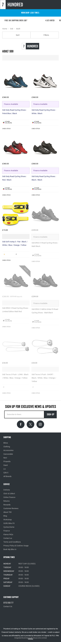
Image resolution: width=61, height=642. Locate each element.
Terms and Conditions (12, 542)
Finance (6, 531)
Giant (5, 465)
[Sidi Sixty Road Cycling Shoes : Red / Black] (15, 147)
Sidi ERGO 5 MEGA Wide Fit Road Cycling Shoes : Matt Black (45, 311)
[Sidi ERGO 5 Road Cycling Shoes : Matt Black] (45, 214)
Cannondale (8, 454)
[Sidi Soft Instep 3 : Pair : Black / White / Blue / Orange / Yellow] (15, 214)
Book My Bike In (9, 549)
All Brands (7, 476)
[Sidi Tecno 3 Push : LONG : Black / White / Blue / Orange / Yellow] (15, 346)
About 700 (7, 512)
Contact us (7, 538)
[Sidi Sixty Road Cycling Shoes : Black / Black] (45, 147)
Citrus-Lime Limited (40, 638)
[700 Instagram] (40, 424)
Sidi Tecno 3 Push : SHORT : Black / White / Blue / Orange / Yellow (44, 377)
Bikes (5, 443)
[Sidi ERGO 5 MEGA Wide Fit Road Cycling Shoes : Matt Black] (45, 280)
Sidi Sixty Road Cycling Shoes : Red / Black (14, 178)
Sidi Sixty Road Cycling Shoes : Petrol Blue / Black (14, 111)
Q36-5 (5, 473)
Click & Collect (9, 493)
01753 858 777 (8, 602)
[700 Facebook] (21, 424)
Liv (4, 469)
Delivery (6, 490)
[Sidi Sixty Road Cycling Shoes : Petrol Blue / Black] (15, 81)
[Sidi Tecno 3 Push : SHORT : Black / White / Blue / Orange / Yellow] (45, 346)
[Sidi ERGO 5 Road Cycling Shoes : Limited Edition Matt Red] (15, 280)
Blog (5, 516)
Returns (6, 501)
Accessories (8, 450)
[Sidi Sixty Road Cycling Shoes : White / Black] (45, 81)
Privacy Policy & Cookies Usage (16, 546)
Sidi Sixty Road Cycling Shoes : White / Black (44, 111)
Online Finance (9, 497)
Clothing (6, 447)
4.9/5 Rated (52, 20)
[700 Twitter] (30, 424)
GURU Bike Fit (8, 523)
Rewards (6, 505)
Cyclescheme (8, 527)
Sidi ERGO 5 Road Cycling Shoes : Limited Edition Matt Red (15, 310)
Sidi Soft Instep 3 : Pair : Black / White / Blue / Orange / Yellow (14, 243)
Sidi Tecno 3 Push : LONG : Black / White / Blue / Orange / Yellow (15, 376)
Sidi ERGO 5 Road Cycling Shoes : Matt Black (45, 244)
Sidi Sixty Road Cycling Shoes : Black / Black (44, 178)
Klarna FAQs (8, 534)
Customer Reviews (10, 508)
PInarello (6, 461)
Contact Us (7, 606)
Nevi (5, 458)
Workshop (7, 519)
